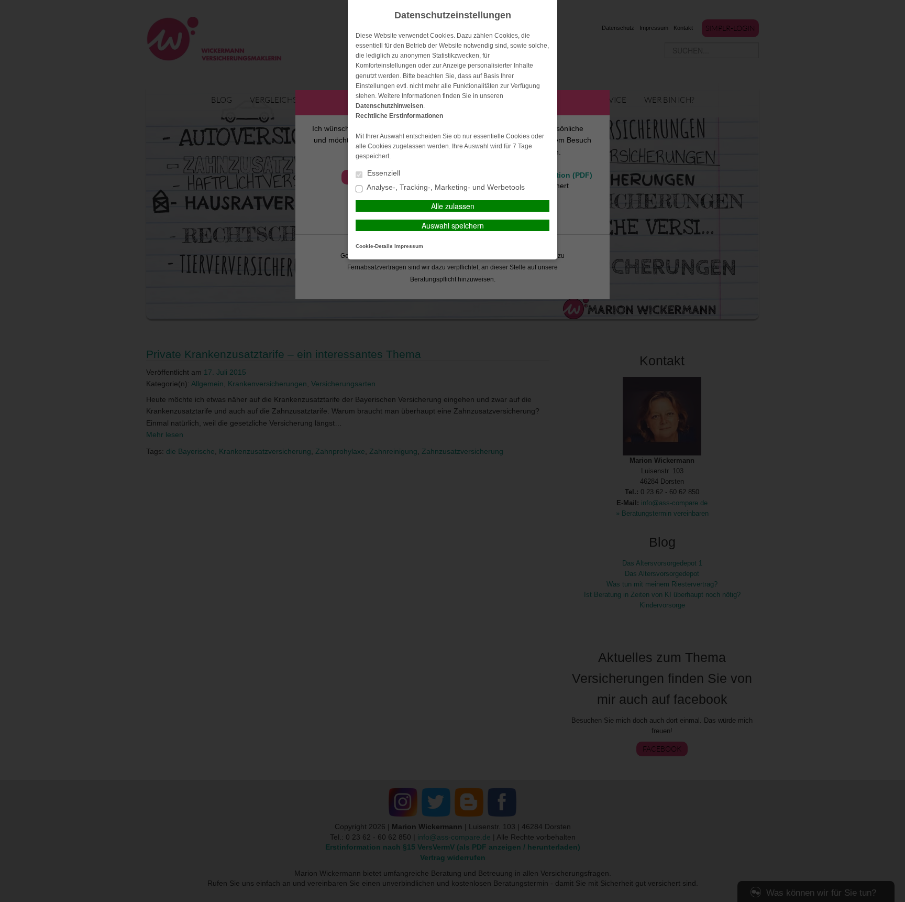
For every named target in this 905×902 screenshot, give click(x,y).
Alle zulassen (452, 206)
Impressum (408, 246)
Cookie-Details (374, 246)
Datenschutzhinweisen (389, 106)
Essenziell (382, 173)
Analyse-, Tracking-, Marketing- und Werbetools (445, 187)
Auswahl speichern (453, 225)
